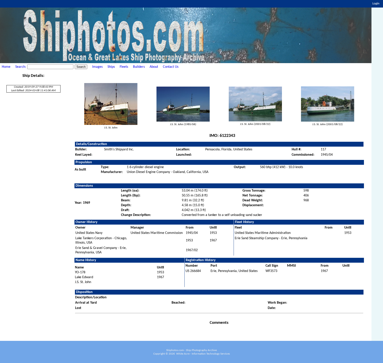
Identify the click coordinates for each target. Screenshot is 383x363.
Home (6, 67)
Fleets (124, 67)
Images (97, 67)
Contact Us (170, 67)
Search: (21, 67)
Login (375, 3)
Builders (139, 67)
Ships (111, 67)
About (154, 67)
